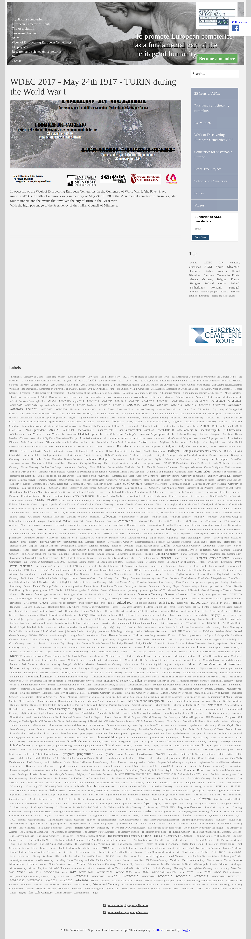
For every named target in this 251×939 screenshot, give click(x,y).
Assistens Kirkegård (209, 434)
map (192, 651)
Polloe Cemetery (143, 745)
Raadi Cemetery (35, 762)
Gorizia (88, 598)
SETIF (72, 790)
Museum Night (95, 700)
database (65, 537)
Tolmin (52, 848)
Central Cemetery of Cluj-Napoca (109, 500)
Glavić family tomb (200, 594)
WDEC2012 (81, 876)
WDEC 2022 (105, 872)
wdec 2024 (142, 872)
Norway (236, 713)
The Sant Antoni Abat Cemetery (56, 844)
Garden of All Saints (66, 590)
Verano (227, 860)
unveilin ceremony (45, 860)
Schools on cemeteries (100, 786)
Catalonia (129, 467)
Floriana (201, 574)
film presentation (151, 570)
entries (204, 554)
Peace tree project (119, 733)
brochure (223, 455)
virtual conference (96, 868)
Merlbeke (78, 664)
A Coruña (128, 393)
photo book (68, 737)
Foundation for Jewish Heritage (52, 578)
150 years (93, 376)
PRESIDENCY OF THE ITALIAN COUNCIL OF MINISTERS (181, 749)
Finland (207, 570)
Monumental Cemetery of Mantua (46, 680)
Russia (33, 774)
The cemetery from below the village (203, 827)
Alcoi (102, 409)
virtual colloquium (38, 868)
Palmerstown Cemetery (125, 729)
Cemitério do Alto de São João (225, 496)
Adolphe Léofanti (184, 397)
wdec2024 (51, 880)
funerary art (154, 586)
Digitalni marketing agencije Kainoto (125, 912)
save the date (234, 782)
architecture (102, 421)
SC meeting (16, 786)
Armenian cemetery (206, 421)
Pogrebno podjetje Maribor (88, 745)
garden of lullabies (88, 590)
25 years (24, 384)
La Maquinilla (222, 635)
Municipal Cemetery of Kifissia (212, 692)
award (184, 442)
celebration (196, 467)
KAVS (173, 631)
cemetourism (201, 496)
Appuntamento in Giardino (32, 421)
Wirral (205, 884)
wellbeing (26, 884)
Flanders (97, 574)
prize (18, 754)
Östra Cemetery (17, 729)
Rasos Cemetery (101, 762)
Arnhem (223, 421)
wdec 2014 (35, 872)
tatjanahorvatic (224, 823)
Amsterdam (26, 417)
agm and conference (50, 405)
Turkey (36, 856)
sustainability (149, 815)
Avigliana (164, 442)
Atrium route (87, 442)
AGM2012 (68, 405)
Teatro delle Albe (26, 827)
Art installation (55, 426)
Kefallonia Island (223, 631)
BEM (213, 446)
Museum (80, 700)
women (30, 888)
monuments (234, 684)
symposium (226, 815)
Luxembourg (81, 651)
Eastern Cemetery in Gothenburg (85, 550)
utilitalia (89, 860)
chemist (119, 504)
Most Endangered (133, 688)
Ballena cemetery (65, 446)
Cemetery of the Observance (150, 491)
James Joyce (150, 627)
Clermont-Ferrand (232, 512)
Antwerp (210, 417)
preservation (127, 749)
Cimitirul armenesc (19, 512)
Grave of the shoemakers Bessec (206, 598)
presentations (111, 749)
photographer (156, 737)
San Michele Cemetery (199, 778)
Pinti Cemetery (225, 737)
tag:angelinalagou (36, 819)
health (173, 607)
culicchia (99, 529)
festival (126, 569)
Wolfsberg (224, 884)
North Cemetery (199, 713)
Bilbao (109, 451)
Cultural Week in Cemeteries (109, 533)
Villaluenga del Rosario (205, 864)
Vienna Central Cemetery (102, 864)
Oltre (169, 721)
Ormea (221, 725)
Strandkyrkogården (187, 811)
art (44, 425)
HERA (196, 607)
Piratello (60, 741)
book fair (36, 455)
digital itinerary (157, 537)
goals (225, 594)
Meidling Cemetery (77, 660)
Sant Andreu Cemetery (32, 782)
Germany (207, 279)
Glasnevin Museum (176, 594)
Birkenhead (135, 451)
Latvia (170, 639)
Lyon (93, 651)
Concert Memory (95, 521)
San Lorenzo (179, 778)
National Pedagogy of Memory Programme (108, 705)
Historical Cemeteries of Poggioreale (58, 615)
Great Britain (30, 603)
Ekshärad (225, 550)
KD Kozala (184, 631)
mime (73, 668)
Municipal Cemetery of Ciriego (105, 692)
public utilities (25, 758)
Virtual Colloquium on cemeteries (68, 868)
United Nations (175, 856)
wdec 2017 (69, 872)
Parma (229, 729)
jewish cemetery (212, 627)
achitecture (156, 397)
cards (158, 463)
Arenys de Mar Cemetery (157, 421)
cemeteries (202, 471)
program (68, 754)
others (31, 729)
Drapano (33, 545)
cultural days (147, 529)
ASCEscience (17, 434)
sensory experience (37, 790)
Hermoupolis (71, 611)
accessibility (78, 397)
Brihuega (170, 455)
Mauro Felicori (144, 655)
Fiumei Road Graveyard (78, 574)
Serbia (209, 271)
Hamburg (27, 607)
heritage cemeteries (222, 607)
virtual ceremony (18, 868)
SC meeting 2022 (33, 786)
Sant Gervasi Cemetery (107, 782)
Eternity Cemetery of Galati (121, 558)
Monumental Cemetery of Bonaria (108, 676)
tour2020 (122, 848)
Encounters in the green (129, 554)
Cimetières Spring (25, 508)
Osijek (230, 725)
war (216, 868)
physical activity (200, 737)
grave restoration (233, 598)
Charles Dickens (67, 504)
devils (123, 537)
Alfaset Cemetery (145, 409)
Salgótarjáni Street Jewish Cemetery (94, 774)
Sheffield (125, 790)
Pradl (23, 749)
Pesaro (30, 737)
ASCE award (226, 426)
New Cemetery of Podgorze (66, 709)
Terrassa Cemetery (84, 827)
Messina (90, 664)
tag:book (91, 819)
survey (136, 815)
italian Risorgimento (89, 627)
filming (181, 570)
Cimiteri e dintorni (66, 508)
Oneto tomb (213, 721)
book (26, 455)
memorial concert (192, 660)
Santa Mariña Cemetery (132, 782)
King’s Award (77, 635)
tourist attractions (156, 848)
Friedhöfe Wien (40, 582)
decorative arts (87, 537)
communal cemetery (180, 516)
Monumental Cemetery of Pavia (159, 680)
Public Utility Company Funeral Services (83, 758)
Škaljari (118, 799)
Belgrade (184, 446)
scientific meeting (192, 786)
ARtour (204, 425)
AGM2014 (118, 405)
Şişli (68, 799)
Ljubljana (150, 647)
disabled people (221, 537)
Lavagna (179, 639)
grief (103, 603)
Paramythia (180, 729)
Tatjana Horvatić (206, 823)
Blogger (185, 930)
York (208, 888)
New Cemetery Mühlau (33, 708)
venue (219, 860)
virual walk (127, 868)
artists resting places (188, 426)
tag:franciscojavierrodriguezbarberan (161, 819)
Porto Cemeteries (191, 745)
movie (164, 688)
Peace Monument (69, 733)
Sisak (32, 799)
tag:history (221, 819)
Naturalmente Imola (182, 705)
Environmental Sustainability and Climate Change (34, 558)
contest (107, 525)
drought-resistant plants (147, 545)
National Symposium (142, 705)
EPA (63, 558)
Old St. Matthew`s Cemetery (150, 721)
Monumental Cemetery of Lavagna (210, 676)
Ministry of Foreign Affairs (92, 668)
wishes (214, 884)
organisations (195, 725)
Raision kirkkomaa (81, 762)
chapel (34, 504)
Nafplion (14, 705)
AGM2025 (47, 409)
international (124, 623)
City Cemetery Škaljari (166, 512)
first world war (27, 574)
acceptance (64, 397)
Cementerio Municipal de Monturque (87, 471)
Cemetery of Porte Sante (34, 488)
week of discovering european (159, 880)
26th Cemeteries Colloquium (95, 384)
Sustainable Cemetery (168, 815)
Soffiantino (55, 803)
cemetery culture (170, 475)
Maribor (16, 655)
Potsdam (14, 749)
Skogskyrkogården (162, 798)
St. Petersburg (151, 807)
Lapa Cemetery (108, 639)
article (157, 425)
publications (128, 758)
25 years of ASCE (39, 384)
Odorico (117, 717)
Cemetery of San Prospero (200, 488)
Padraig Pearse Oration (89, 729)
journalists (104, 631)
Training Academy (232, 848)
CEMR (39, 500)
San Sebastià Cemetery (224, 778)
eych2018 (66, 566)
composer (212, 516)
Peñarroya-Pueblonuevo (177, 733)
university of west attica (21, 860)
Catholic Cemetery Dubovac (162, 467)
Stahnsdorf (210, 807)
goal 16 (215, 594)
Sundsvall (125, 815)
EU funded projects (148, 557)
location (190, 647)
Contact (17, 61)
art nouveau (70, 426)
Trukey (204, 852)
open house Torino (154, 725)
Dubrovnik (209, 545)
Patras (238, 729)
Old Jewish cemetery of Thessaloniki (84, 721)
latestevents (158, 639)
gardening (132, 590)
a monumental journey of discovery (202, 392)
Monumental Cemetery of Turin (74, 684)
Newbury (160, 709)
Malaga (142, 651)
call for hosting (201, 459)
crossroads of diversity (81, 529)
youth (216, 888)
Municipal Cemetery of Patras (50, 697)
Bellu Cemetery (200, 446)
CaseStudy (83, 467)
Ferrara (94, 569)
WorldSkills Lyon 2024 (149, 888)
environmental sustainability (225, 553)
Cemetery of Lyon (103, 484)
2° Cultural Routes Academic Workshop (41, 380)
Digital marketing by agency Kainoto (125, 905)
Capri (106, 463)
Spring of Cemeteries (230, 803)
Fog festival (223, 574)
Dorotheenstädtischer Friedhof (150, 542)
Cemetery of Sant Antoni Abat (26, 491)
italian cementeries (47, 627)
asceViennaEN (55, 434)
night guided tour (43, 713)
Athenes (39, 442)
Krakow (137, 635)
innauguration (158, 619)
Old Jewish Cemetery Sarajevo (119, 721)
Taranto (172, 823)
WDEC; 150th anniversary (227, 872)
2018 (128, 380)
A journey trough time (146, 393)
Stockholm (135, 811)
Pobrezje (213, 741)
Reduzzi (152, 762)
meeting (191, 655)
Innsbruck (235, 619)
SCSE (219, 786)
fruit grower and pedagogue (204, 582)
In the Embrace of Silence (91, 619)
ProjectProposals (145, 754)
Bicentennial (97, 451)
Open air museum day (119, 725)
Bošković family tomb (116, 455)
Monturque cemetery (207, 672)
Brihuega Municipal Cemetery (192, 455)
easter (26, 550)
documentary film (73, 541)
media (169, 656)
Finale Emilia (194, 570)
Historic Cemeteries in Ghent (185, 611)
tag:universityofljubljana (101, 823)
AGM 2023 (218, 401)
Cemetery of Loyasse (81, 484)
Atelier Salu (26, 442)
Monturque (189, 672)
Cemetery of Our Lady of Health (209, 484)
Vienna (81, 864)
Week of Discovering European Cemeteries (42, 42)
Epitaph (81, 558)
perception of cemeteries (204, 733)
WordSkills (63, 888)
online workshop (73, 725)
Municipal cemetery (30, 693)
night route (60, 713)
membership (95, 660)
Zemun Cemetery (63, 892)
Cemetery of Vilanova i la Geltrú (213, 492)
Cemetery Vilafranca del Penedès (160, 496)
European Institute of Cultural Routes (145, 562)
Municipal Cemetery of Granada (141, 693)
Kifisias (33, 635)
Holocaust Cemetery (129, 615)
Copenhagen (119, 525)
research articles (112, 766)
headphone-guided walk (155, 607)
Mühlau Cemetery (214, 688)
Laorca (95, 639)
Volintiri (147, 868)
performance (225, 733)
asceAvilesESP (107, 430)
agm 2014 (78, 401)
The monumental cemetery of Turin (129, 835)
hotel (179, 614)
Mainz (133, 651)
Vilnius (223, 864)
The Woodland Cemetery (130, 844)
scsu (226, 786)
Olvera (177, 721)
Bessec (23, 451)
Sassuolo (212, 782)
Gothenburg (101, 598)
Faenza (153, 565)
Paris (191, 729)
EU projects (20, 47)
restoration (52, 770)
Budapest (104, 459)
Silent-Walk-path (218, 794)
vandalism (139, 860)
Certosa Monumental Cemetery (197, 500)
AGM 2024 (234, 401)
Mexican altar (131, 664)
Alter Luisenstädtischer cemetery (76, 413)
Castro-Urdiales (115, 467)
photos (186, 737)
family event (185, 566)
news (199, 708)
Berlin (14, 451)
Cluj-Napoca (34, 516)
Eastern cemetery (57, 549)
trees (110, 852)
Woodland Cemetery (46, 888)
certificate (146, 500)
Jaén (140, 627)
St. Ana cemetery (18, 807)
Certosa (172, 500)
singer (25, 799)
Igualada (40, 619)
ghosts (66, 594)
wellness (38, 884)
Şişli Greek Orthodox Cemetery (88, 799)
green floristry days (88, 603)
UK (57, 856)
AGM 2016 (93, 401)
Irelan (202, 623)
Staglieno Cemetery (189, 807)
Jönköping (91, 631)
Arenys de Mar (134, 421)
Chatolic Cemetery (104, 504)
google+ (79, 598)
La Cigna (208, 635)
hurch (225, 615)
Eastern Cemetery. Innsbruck (119, 550)
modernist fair (97, 672)
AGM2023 (16, 409)
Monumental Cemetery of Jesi (176, 676)
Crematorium (234, 525)
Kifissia (43, 635)
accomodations (141, 397)
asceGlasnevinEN (130, 430)
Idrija (20, 619)
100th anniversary (76, 376)
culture (175, 533)
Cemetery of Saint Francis (82, 488)
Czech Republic (200, 533)
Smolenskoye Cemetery (36, 803)
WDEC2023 (34, 880)
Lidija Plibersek (125, 643)
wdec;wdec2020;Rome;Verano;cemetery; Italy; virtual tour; (40, 876)
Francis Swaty (105, 578)
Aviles (174, 442)
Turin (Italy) (234, 852)
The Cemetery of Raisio (127, 832)
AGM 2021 (163, 401)
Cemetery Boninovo (147, 475)
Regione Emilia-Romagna (170, 762)
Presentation (96, 749)
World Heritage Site (94, 888)
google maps (66, 598)
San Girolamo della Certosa (155, 778)
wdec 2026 (204, 872)
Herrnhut (109, 611)
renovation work (46, 766)
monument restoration (230, 672)
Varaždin (174, 860)
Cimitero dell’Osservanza (176, 508)
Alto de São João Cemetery (136, 413)
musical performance (188, 700)
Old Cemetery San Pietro (51, 721)
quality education (172, 758)
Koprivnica (93, 635)
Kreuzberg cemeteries (155, 635)
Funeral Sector (91, 586)
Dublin (165, 545)
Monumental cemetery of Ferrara (143, 676)
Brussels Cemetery (73, 459)
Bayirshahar (157, 446)
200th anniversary (107, 380)
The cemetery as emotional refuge (164, 827)
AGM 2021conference (182, 401)
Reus (77, 770)
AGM (16, 38)
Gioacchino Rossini (86, 594)
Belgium (222, 279)
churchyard (193, 504)
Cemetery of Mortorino (155, 484)
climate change (17, 516)
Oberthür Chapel (92, 717)
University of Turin (231, 856)
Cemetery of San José (136, 488)
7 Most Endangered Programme (48, 393)
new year (149, 709)
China (158, 504)
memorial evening (231, 660)
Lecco (189, 639)
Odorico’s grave (132, 717)
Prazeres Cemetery (78, 749)
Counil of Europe (192, 525)
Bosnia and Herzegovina (223, 295)
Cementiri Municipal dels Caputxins (126, 471)
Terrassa (68, 827)
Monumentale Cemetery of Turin (208, 684)
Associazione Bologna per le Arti (209, 438)
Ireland (209, 283)
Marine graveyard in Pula (57, 656)
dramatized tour (232, 541)
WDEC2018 (183, 876)
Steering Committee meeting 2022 (70, 811)
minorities (114, 668)
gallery (26, 590)
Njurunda (102, 713)
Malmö (152, 651)
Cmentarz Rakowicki (53, 516)
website (105, 880)
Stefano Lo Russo (118, 811)
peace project (86, 733)
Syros (238, 815)
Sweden (194, 291)
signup (173, 794)
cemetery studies (62, 495)
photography (172, 737)
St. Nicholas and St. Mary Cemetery (122, 807)
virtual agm (235, 864)
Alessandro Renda (125, 409)
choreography (170, 504)
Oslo (238, 725)
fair (161, 565)
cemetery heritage (46, 479)
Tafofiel (22, 819)
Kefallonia (208, 631)
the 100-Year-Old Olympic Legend (128, 827)
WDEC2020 (218, 876)
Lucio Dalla (26, 651)
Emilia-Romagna (105, 554)
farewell (35, 570)
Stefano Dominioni (98, 811)
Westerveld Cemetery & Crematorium (140, 884)
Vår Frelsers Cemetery (157, 860)
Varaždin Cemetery (193, 860)
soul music (77, 803)
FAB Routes (79, 566)
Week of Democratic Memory (127, 880)
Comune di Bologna (34, 521)
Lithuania (204, 295)
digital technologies (191, 537)
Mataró (130, 656)
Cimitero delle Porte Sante (205, 508)
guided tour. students (145, 603)
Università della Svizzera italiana (202, 856)
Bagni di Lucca (217, 442)
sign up (211, 790)
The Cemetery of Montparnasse (65, 832)
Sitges (109, 799)
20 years (68, 380)
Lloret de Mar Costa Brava (171, 647)
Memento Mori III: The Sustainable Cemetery (147, 660)
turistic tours (24, 856)
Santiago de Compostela (171, 782)
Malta (161, 651)
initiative (144, 619)
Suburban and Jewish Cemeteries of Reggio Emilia (80, 815)
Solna (66, 803)
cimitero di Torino (231, 508)
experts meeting (43, 565)
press (230, 749)
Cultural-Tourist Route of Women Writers (148, 533)
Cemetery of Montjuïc (128, 483)
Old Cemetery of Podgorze (220, 717)
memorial (176, 660)
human (188, 615)
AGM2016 (148, 405)
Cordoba (131, 524)
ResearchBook (166, 766)
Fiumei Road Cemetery (51, 574)
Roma (178, 770)
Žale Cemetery (44, 892)
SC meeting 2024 (53, 786)
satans (221, 782)
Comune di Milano (60, 521)
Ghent (38, 594)
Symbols (213, 815)
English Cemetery (167, 553)
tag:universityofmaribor (126, 823)
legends (217, 639)
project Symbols (125, 753)
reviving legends (115, 770)
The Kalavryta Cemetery (22, 836)
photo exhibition (107, 737)
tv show (47, 856)
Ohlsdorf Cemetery (151, 717)
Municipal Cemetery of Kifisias (176, 693)
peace (55, 733)
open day (137, 725)
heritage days (21, 611)
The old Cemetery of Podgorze (171, 839)
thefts (185, 844)
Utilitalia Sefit (103, 860)
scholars (68, 786)
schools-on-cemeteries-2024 (132, 786)
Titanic (43, 848)
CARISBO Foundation (176, 463)
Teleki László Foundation (49, 827)
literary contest (29, 647)
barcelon (110, 446)
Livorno (138, 647)
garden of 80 (46, 590)
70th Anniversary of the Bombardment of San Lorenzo (93, 393)
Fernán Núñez (81, 570)
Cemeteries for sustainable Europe (56, 475)
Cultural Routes (232, 529)
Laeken (24, 639)
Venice (210, 860)
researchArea (131, 766)
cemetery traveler (133, 496)
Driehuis (128, 545)
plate (136, 741)
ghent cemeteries (52, 594)
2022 (135, 380)
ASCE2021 (68, 430)
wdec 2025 (187, 872)
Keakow (197, 631)
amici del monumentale (165, 413)
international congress (171, 623)
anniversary (134, 417)
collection (95, 516)
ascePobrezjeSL (210, 430)
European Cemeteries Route (31, 24)
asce (215, 425)
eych (56, 566)
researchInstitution (200, 766)
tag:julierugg (235, 819)
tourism (133, 847)
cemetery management (69, 480)
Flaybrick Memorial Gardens (118, 574)
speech (167, 803)
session (62, 790)
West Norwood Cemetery (57, 884)
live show (112, 647)
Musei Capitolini (27, 701)
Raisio (67, 762)
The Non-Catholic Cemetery (69, 839)
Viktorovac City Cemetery (131, 864)
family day (171, 566)
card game (148, 463)
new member (120, 709)
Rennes (30, 766)
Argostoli (189, 421)
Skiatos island (142, 799)
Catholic (141, 467)
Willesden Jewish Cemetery (186, 884)
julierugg (129, 631)
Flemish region (142, 574)
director (207, 537)
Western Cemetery (82, 884)
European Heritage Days (110, 561)
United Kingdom (153, 856)
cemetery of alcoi (140, 480)
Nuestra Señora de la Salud (47, 717)
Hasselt (114, 607)
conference (126, 521)
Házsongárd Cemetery (131, 607)
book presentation (52, 455)
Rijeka (169, 770)
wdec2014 (114, 876)
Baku (230, 442)
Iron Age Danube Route (229, 623)
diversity (14, 542)
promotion (173, 754)
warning (225, 868)
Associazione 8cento (91, 438)
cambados (14, 463)
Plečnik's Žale (164, 741)
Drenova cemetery (99, 545)
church (182, 504)
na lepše (206, 701)
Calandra (169, 459)
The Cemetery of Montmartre (33, 832)
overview (70, 729)
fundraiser (236, 582)
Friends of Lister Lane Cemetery (90, 582)
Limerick (159, 643)
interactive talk (108, 623)
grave (184, 598)
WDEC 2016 (51, 872)
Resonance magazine (20, 770)
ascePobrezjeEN (187, 430)
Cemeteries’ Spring (86, 476)
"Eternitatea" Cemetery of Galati (26, 376)
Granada (174, 598)
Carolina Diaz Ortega (51, 467)
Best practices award (63, 451)
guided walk (199, 602)
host (172, 615)
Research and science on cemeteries (36, 51)
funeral (27, 586)
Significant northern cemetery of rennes (127, 794)
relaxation (236, 762)
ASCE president (35, 430)
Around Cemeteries (31, 426)
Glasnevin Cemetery (150, 594)
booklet (68, 455)
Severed (115, 790)
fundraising (15, 586)
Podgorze (40, 745)
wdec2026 (81, 880)
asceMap (149, 429)
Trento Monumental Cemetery (159, 852)
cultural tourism (67, 533)
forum (31, 578)
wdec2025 (66, 880)
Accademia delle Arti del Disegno (40, 397)
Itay (118, 627)
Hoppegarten (148, 615)
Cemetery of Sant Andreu (228, 488)
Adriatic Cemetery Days (21, 401)
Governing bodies (24, 33)
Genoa (237, 590)
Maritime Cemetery (115, 656)
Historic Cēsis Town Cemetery (217, 611)
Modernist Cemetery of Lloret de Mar (68, 672)
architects (89, 421)
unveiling (60, 860)
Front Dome (182, 582)
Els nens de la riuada (83, 554)
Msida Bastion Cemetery (191, 688)
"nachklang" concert (55, 376)
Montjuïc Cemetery (171, 672)
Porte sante (166, 745)
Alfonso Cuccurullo (166, 409)
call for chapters (183, 459)
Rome (200, 770)
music (171, 700)
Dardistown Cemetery (34, 537)
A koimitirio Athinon (170, 393)
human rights (200, 615)
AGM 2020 (148, 401)
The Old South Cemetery (202, 840)
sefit (12, 790)
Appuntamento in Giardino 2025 (64, 421)
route (12, 774)
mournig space (152, 688)
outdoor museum (55, 729)
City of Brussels (187, 512)
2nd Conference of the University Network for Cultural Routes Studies (175, 384)
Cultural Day (132, 529)
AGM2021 (219, 405)
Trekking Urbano (123, 852)
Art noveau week (130, 426)
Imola (71, 619)
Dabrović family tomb (222, 533)
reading (133, 762)
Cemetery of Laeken (20, 484)
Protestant (210, 754)
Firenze (217, 569)
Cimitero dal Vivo (126, 508)
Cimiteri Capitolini (45, 508)
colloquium (109, 516)
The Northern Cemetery (140, 840)
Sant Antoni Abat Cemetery (79, 782)
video (71, 864)
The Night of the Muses (40, 840)
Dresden (116, 545)
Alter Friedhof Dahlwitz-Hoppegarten (38, 413)
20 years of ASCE (85, 380)
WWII (200, 888)
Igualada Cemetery (56, 619)
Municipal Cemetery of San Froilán (124, 697)
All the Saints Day (207, 409)
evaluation (213, 562)
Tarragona (183, 823)
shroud (166, 790)
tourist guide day (191, 848)
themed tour (212, 844)
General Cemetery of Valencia (216, 590)
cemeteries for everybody (22, 476)
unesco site (135, 856)
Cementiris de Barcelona (160, 471)
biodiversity (121, 451)
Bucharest (91, 459)
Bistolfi (147, 451)
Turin (222, 852)
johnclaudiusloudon (74, 631)
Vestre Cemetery (57, 864)
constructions (74, 525)
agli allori (41, 401)
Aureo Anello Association (123, 442)
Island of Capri (17, 627)
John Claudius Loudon (52, 631)
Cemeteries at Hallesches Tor (227, 471)
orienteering (210, 725)
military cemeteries (41, 668)
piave (213, 737)
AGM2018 (176, 405)
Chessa (138, 504)
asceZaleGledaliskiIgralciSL (84, 434)
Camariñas (236, 459)
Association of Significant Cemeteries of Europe (53, 438)
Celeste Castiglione (213, 467)
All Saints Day (187, 409)
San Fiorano (60, 778)
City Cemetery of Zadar (139, 512)
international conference (146, 623)
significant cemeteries (229, 790)
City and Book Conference (74, 512)
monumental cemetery (39, 676)
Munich (13, 693)
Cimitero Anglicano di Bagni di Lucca (96, 508)
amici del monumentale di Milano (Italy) (201, 413)
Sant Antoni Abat (53, 782)
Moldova (129, 672)
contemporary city (92, 525)
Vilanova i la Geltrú (181, 864)
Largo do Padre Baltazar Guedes (134, 639)
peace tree (101, 733)
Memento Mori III (114, 660)
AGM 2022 (202, 401)
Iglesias (29, 619)
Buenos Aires (119, 459)
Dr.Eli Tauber (200, 542)
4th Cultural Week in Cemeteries (216, 389)
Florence (157, 574)
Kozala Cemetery (119, 635)
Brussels (36, 459)
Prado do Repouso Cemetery (43, 749)
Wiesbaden (166, 884)
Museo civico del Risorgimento (55, 700)
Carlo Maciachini (221, 463)
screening (208, 786)
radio (47, 762)
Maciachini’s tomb (108, 651)
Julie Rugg (116, 631)
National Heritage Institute (43, 705)
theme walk (196, 843)
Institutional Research (42, 623)
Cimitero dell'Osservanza (150, 508)
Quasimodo (222, 758)
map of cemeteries (206, 651)
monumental (16, 676)
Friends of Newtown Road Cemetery (155, 582)
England (149, 554)
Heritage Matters (38, 611)
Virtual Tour (114, 868)
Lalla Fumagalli (59, 639)
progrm (99, 754)
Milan (192, 664)
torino (105, 847)
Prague (63, 749)
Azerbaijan (195, 442)
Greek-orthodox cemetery (63, 603)
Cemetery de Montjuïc (193, 475)
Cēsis (218, 500)
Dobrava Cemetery (50, 541)
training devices (17, 852)
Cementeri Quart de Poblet (23, 471)
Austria (222, 271)
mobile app (226, 668)
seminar (21, 790)
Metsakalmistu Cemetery (109, 664)
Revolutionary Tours (136, 770)
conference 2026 (220, 521)
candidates (60, 463)
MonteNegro (153, 672)
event (238, 561)
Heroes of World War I (91, 611)
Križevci (172, 635)
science (178, 786)
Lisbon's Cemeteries (196, 643)
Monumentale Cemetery (139, 684)
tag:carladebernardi (106, 819)
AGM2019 (190, 405)
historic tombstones (28, 615)
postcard (218, 745)
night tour (74, 713)
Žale (31, 892)
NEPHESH (199, 705)
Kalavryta (149, 631)
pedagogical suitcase (154, 733)
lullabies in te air (62, 651)
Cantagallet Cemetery (90, 463)
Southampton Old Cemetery (128, 803)
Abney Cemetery (233, 393)
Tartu (193, 823)
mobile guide (31, 672)
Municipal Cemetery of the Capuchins (163, 697)
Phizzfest (40, 737)
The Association (23, 28)
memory (56, 664)
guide (111, 602)
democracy (101, 537)
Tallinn (152, 823)
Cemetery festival (26, 480)
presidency (141, 749)
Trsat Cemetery (191, 852)
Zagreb (22, 892)
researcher (181, 766)
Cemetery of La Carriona (229, 480)
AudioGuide (102, 442)
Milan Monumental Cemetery (219, 664)
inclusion (111, 619)
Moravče (14, 688)
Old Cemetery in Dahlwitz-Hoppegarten (183, 717)
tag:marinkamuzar (38, 823)
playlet (151, 741)
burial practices (144, 459)
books (77, 455)
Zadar (13, 892)
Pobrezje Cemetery (231, 741)
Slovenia (233, 267)
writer (176, 888)
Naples (24, 705)
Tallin (143, 823)
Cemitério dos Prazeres (21, 500)
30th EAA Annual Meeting (101, 389)
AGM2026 (61, 409)
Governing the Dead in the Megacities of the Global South (138, 598)
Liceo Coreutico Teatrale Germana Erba (95, 643)
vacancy (117, 860)
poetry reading (64, 745)
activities (168, 396)
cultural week (85, 533)
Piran (238, 737)
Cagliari (158, 459)
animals (121, 417)
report (61, 766)
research (72, 766)
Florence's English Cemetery (180, 574)
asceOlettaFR (166, 430)
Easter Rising (38, 550)
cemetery (103, 475)
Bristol (212, 455)
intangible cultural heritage (68, 623)
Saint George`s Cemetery (61, 774)
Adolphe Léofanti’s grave (208, 397)
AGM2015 (133, 405)
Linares (170, 643)
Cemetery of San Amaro (110, 488)
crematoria (220, 525)
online (224, 721)
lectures (207, 639)
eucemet (166, 557)
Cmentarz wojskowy (77, 516)
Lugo (48, 651)
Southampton (106, 803)
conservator (60, 525)
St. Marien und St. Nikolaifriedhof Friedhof (78, 807)
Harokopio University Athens (63, 606)
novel (28, 717)
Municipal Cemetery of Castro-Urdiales (64, 692)
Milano (14, 668)
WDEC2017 (165, 876)
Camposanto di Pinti (42, 463)
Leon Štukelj (229, 639)
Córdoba (143, 525)
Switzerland (200, 815)
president (221, 749)
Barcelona (124, 446)
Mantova (171, 651)
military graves (60, 668)
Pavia (46, 733)
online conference (19, 725)
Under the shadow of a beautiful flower (82, 856)
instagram (24, 623)
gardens (144, 590)
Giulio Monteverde (126, 594)
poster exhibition (233, 745)
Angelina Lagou (43, 417)
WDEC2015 (131, 876)
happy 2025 (40, 607)
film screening (169, 570)
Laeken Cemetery (39, 639)
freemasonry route (151, 578)
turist (12, 856)
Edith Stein (156, 550)
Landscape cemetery (79, 639)
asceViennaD (36, 434)
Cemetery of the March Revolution (116, 492)
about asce (16, 396)
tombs (96, 847)
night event (26, 713)
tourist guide (174, 848)
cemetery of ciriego (204, 480)
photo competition (85, 737)
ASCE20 (54, 430)
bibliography (82, 451)
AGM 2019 (133, 401)
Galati (229, 586)
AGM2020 (204, 405)
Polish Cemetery (124, 745)
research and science (90, 766)
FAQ (26, 570)
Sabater (43, 774)
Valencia (127, 860)
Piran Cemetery (17, 741)
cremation (208, 525)
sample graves (228, 774)
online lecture (38, 725)
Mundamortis (234, 688)
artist (165, 426)
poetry (50, 745)
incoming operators (127, 619)
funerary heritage (190, 586)
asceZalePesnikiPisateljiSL (121, 434)
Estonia (224, 291)
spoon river (177, 803)
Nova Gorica (16, 717)
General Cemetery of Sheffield (183, 590)
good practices (50, 598)
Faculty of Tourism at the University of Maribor (123, 566)
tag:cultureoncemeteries (130, 819)
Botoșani (160, 455)
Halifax (237, 602)
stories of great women (165, 811)
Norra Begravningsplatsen (176, 713)
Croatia (195, 271)
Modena (44, 672)
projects (160, 754)
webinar (94, 880)
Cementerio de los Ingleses (52, 471)
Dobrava (33, 542)
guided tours (166, 602)
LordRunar (157, 930)
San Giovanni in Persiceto (124, 778)
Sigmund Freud (180, 790)
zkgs (95, 892)
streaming (204, 811)
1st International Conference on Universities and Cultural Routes (204, 376)
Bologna (174, 451)
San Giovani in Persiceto (96, 778)
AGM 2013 (65, 401)
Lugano (39, 651)
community (198, 516)
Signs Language (160, 794)
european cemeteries (183, 558)
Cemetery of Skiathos (84, 491)
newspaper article (214, 708)
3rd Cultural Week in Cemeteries (133, 389)
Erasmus (91, 558)
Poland (235, 283)
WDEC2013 (98, 876)
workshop (77, 888)
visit (138, 868)
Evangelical (226, 562)
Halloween (15, 607)
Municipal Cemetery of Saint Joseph (86, 697)
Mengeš (67, 664)
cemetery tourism (84, 496)
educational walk (209, 549)
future (204, 586)
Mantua (183, 651)
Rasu (113, 762)
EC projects (142, 550)
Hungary (195, 283)
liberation (42, 643)
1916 (166, 376)
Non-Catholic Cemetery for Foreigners (142, 713)
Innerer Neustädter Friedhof (212, 619)
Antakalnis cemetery (193, 417)
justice (139, 631)
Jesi (181, 627)
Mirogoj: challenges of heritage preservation (160, 668)
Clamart (217, 512)
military (25, 668)
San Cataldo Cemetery (41, 778)
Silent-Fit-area (200, 794)
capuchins (135, 463)
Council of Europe (172, 525)
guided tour (124, 602)
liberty (70, 643)
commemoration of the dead (133, 516)
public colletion (225, 754)
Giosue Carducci (106, 594)
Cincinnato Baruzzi (40, 512)
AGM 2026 (31, 405)
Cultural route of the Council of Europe (200, 529)
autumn (153, 442)
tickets (34, 848)
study (37, 815)
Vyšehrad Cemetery (203, 868)
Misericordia (191, 668)
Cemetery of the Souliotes (181, 492)
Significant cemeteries (27, 19)
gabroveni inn (216, 586)
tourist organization (210, 848)
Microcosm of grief (151, 664)
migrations (180, 664)
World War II (128, 888)
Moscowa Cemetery (74, 688)
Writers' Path (188, 888)
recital (142, 762)
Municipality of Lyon (195, 697)
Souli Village (90, 803)
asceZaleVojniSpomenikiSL (157, 434)
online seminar (55, 725)
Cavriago (184, 467)
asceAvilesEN (86, 430)
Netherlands (197, 287)
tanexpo (162, 823)
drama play (215, 542)
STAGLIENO (168, 807)
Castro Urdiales (97, 467)
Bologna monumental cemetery (202, 451)
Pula (151, 758)
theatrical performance (167, 843)
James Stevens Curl (167, 627)
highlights (142, 610)
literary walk (60, 647)
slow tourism (16, 803)
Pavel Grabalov (17, 733)
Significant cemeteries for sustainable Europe (32, 794)
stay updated (224, 807)
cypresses (185, 533)
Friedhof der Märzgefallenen (212, 578)
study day (48, 815)
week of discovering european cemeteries (200, 880)
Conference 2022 (144, 521)
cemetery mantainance (93, 480)
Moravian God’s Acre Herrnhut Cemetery (41, 688)
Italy (221, 262)
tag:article (79, 819)
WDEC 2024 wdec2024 (164, 872)
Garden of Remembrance (113, 590)
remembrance (16, 766)
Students (216, 811)
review (85, 770)
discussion (236, 537)
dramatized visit (18, 545)
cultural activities (114, 529)
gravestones (15, 603)
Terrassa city (103, 827)
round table (212, 770)
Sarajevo (190, 782)
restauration (38, 770)
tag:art (68, 819)
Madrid (124, 651)
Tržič (213, 852)
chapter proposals (48, 504)
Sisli (61, 799)
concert (78, 521)
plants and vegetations (121, 741)
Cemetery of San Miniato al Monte (166, 488)
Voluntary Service (182, 868)
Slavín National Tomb (185, 799)
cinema (55, 512)
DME (23, 542)
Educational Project (187, 550)
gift (73, 594)
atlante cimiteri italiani (67, 442)
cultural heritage (166, 529)
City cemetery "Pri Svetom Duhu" (107, 512)
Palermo (107, 729)
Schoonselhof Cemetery (160, 786)
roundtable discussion (230, 770)
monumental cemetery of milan (123, 680)
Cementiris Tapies (184, 471)
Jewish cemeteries (193, 627)
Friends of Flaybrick (61, 582)
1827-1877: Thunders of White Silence (142, 376)
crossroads (63, 529)
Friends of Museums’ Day (122, 582)
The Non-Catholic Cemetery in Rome (107, 839)
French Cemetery (170, 578)
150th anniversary (110, 376)
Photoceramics (140, 737)
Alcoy (111, 409)
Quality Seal (189, 758)
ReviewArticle (98, 770)
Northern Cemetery (219, 713)
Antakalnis (176, 417)
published (141, 758)
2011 (121, 380)
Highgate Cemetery (125, 611)
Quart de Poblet (206, 758)
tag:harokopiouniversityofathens (197, 819)
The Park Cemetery (27, 844)
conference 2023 (164, 521)
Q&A (158, 758)
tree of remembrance (80, 852)
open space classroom (175, 725)
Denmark (113, 537)
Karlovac (161, 631)
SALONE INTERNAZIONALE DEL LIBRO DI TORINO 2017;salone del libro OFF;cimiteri (161, 774)
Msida (173, 688)
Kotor (104, 635)
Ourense (40, 729)
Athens (49, 442)
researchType (220, 766)
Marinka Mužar (79, 656)
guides (227, 603)
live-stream (125, 647)
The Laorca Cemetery (48, 836)
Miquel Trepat (129, 668)
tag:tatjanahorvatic (78, 823)
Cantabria (72, 463)
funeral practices (73, 586)
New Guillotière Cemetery (99, 709)
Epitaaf (71, 558)
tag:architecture (55, 819)
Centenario (64, 500)
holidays (113, 615)
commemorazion (159, 516)
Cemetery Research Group (35, 495)
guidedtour (216, 603)
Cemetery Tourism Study (109, 496)
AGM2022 (234, 405)
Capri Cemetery (120, 463)
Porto (177, 745)
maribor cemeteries (33, 656)
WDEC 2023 (124, 872)
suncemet (113, 815)
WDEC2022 (17, 880)
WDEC (208, 262)
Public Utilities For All (46, 758)
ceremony (133, 500)
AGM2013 (104, 405)
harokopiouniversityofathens (95, 607)
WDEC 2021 (86, 872)
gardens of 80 (157, 590)
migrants (168, 664)
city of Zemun (204, 512)
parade (169, 729)
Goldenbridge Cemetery (29, 598)
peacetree (136, 733)
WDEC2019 (201, 876)
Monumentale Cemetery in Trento (171, 684)
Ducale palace (224, 545)
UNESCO (109, 856)
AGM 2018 (120, 401)
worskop (167, 888)
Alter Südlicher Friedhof (107, 413)
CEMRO (52, 500)
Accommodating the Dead (98, 397)
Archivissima (118, 421)
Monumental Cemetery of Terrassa (36, 684)
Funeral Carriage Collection (48, 586)
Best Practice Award (40, 451)
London (201, 647)
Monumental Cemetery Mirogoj (72, 676)
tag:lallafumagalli (18, 823)
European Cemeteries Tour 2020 (48, 561)
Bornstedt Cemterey (93, 455)
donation (101, 542)
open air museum (93, 725)
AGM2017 (162, 405)
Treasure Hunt (54, 852)
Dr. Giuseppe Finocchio (179, 542)
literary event (45, 647)
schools (79, 786)
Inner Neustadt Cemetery (181, 619)
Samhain (215, 774)
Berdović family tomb (230, 446)
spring (189, 803)
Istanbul (31, 627)
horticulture (162, 615)
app (218, 417)
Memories (44, 664)
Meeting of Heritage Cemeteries (213, 656)
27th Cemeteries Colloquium (125, 384)
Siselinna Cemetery (47, 799)
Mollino (140, 672)
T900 (12, 819)
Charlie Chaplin (85, 504)
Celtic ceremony (233, 467)
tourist (143, 848)
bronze (25, 459)
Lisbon (180, 643)
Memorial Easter (211, 660)
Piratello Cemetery (78, 741)
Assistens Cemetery (186, 434)
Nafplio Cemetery (232, 701)
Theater (149, 844)
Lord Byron (214, 647)
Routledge (22, 774)
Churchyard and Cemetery (214, 504)
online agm (235, 721)
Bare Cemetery (141, 446)
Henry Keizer (184, 607)
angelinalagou (60, 417)
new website (136, 709)
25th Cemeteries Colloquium (65, 384)
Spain (220, 267)
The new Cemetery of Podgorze (212, 835)
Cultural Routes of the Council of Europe (33, 533)
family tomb (200, 566)
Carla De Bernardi (200, 463)
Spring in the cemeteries (206, 803)
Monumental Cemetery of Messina (83, 680)
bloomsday (159, 450)
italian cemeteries (68, 627)
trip (178, 852)
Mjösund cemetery (209, 668)
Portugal (234, 287)
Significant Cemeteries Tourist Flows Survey (80, 794)
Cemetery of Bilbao (160, 480)
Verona (43, 864)
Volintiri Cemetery (162, 868)
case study (69, 467)
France (235, 279)
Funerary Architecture (135, 586)
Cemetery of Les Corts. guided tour (50, 484)
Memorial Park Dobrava (23, 664)
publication (114, 758)
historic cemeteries (160, 611)
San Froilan (75, 778)
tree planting (99, 852)
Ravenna (122, 762)
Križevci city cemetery (190, 635)
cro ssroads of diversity (21, 529)
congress (47, 524)
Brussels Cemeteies (53, 459)
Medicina (179, 655)
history (83, 615)
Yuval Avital (235, 888)
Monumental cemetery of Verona (109, 684)
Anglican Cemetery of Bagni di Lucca (96, 417)
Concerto (111, 521)
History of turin (98, 615)
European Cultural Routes (81, 562)
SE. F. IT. (236, 786)
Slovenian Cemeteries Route (227, 799)
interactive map (90, 623)
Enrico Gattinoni (189, 554)
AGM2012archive (86, 405)
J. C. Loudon (129, 627)
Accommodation (123, 396)
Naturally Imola (162, 705)
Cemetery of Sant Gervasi (57, 492)
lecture (197, 639)
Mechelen (159, 656)
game (35, 590)
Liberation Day (57, 643)
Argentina (177, 421)
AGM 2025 (16, 405)
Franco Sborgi (121, 578)
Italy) (111, 627)
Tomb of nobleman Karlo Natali (74, 848)
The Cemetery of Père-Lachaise (98, 832)
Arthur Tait (146, 426)
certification (159, 500)
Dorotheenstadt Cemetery (120, 542)
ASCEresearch (232, 430)
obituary (107, 717)
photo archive (53, 737)
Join (15, 56)
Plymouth (178, 741)
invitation (191, 623)
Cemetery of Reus (58, 488)
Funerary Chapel (171, 586)
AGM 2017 (106, 401)
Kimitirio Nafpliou (59, 635)
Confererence (34, 525)
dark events (52, 537)
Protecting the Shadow (192, 754)
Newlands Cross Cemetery (181, 709)
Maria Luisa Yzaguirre (229, 651)
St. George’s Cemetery (42, 807)
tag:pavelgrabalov (58, 823)
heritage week (55, 611)
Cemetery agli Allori (123, 475)
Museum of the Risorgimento (146, 701)
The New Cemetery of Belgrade (173, 835)
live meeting (98, 647)
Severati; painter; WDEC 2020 (93, 790)
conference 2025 (201, 521)
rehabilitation (222, 762)
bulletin (131, 459)
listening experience (217, 643)
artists (173, 426)
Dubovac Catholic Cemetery (187, 545)
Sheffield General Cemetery (146, 790)
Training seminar (36, 852)
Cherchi (129, 504)
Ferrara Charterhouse (110, 570)
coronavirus (155, 525)
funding (224, 582)
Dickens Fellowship (137, 537)
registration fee (206, 762)
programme (85, 754)
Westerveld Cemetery (106, 884)
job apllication (32, 631)
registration (191, 762)
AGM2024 (32, 409)
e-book (237, 545)
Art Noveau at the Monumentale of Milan (99, 426)
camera (25, 463)
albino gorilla (89, 409)
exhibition (26, 565)
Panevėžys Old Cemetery (151, 729)
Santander (152, 782)
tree (66, 852)
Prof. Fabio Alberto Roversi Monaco (42, 754)
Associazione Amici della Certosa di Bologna (169, 438)
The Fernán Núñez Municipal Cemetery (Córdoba (217, 832)
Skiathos (129, 799)
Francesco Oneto (88, 578)
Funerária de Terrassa (111, 586)
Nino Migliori (88, 713)
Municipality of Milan (220, 696)
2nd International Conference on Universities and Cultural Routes (54, 389)
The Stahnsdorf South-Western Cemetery (95, 844)
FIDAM (137, 570)
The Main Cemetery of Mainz (90, 836)
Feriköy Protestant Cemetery (56, 569)
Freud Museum (188, 578)
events (193, 262)
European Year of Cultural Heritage (186, 561)
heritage (206, 606)
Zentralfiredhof (82, 892)
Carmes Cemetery (29, 467)
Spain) (158, 803)
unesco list (122, 856)
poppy (156, 745)
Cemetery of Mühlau (180, 484)
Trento (138, 852)
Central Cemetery (81, 500)
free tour (135, 578)
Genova (14, 594)
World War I (113, 888)
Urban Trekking (75, 860)
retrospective (66, 770)
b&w (205, 442)
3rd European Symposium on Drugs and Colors (174, 389)
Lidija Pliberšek (144, 643)
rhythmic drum (155, 770)
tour (113, 848)
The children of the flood (154, 832)
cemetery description (219, 475)
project (110, 754)
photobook (124, 737)
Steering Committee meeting (37, 811)
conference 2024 (183, 521)
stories (222, 283)
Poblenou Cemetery (195, 741)
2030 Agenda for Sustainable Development (164, 380)
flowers (210, 574)
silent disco (185, 794)
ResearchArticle (149, 766)
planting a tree (100, 741)
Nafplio (216, 701)
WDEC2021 (234, 876)
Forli (23, 578)
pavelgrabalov (34, 733)
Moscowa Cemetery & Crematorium (105, 688)
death (74, 537)
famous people (209, 291)
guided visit (183, 603)
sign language (197, 790)
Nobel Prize (115, 713)
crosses (52, 529)
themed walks (227, 844)
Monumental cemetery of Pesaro (193, 680)
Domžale (89, 542)
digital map (172, 537)
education (170, 549)
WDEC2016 (148, 876)
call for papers (219, 459)
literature (73, 647)
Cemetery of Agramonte (118, 480)
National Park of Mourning (71, 705)
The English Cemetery (179, 832)
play (144, 741)
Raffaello (57, 762)
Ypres (224, 888)
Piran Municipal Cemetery (41, 741)
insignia (14, 623)
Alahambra (74, 409)
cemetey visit (185, 496)
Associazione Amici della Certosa (124, 438)
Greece (194, 279)
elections (64, 553)
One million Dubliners (194, 721)
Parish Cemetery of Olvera (210, 729)
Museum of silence (116, 701)
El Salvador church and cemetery (39, 554)
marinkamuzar (96, 656)
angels (72, 417)
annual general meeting (155, 417)
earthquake (15, 550)
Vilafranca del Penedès (158, 864)
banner (81, 446)
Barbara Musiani (95, 446)
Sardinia (201, 782)
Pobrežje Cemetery (21, 745)
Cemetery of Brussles (182, 480)
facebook (92, 566)
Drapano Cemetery (49, 545)
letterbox (31, 643)
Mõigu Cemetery (114, 672)
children (148, 504)
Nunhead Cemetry (72, 717)
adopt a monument (232, 397)
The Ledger (67, 836)
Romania (216, 287)
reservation (235, 766)
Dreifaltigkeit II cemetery (74, 545)
